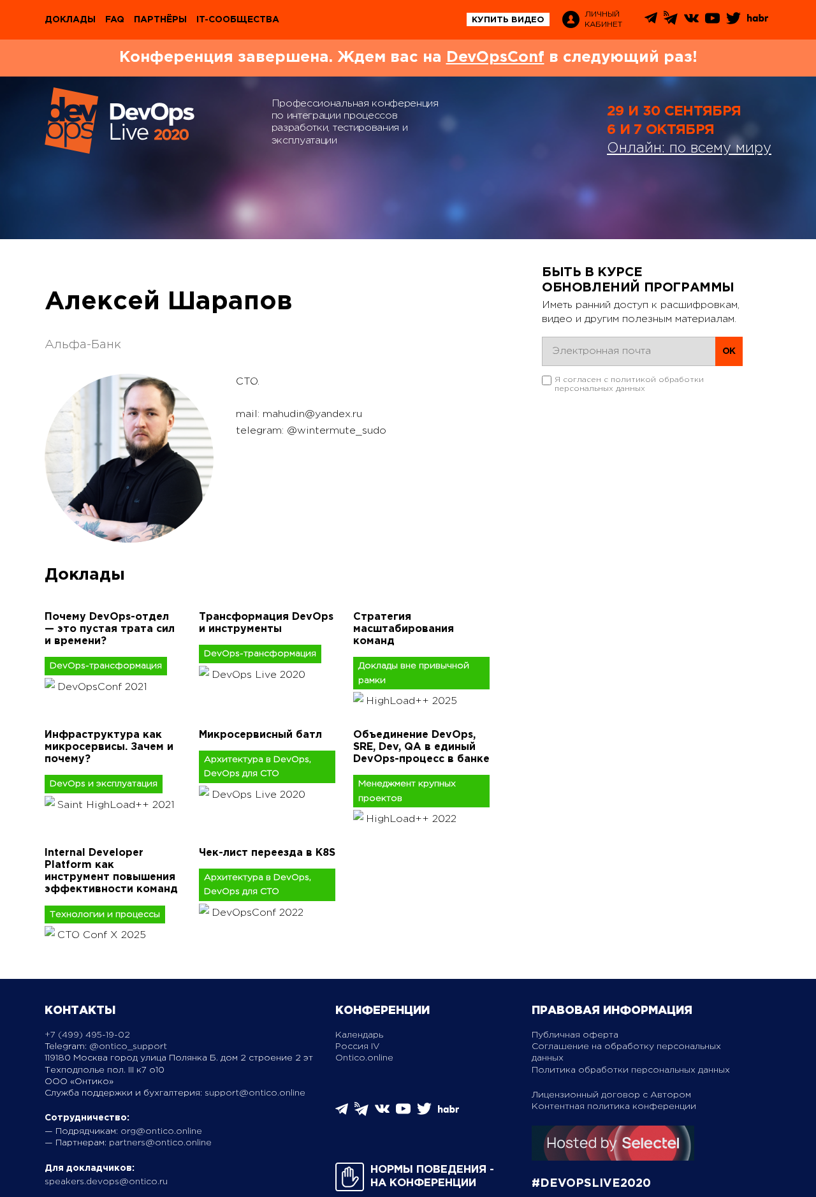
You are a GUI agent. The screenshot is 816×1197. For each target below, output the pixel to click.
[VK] (691, 22)
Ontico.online (364, 1058)
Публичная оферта (575, 1035)
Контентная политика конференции (614, 1106)
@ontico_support (128, 1046)
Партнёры (160, 20)
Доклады (70, 20)
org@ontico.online (161, 1131)
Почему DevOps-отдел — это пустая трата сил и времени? (110, 629)
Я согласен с (629, 384)
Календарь (359, 1035)
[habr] (757, 20)
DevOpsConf (495, 57)
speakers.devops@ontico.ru (106, 1182)
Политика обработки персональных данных (631, 1070)
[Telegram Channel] (671, 22)
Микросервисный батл (260, 735)
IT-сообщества (237, 20)
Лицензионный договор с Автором (611, 1095)
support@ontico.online (255, 1093)
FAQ (114, 20)
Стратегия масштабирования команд (403, 629)
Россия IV (357, 1046)
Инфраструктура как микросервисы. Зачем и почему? (109, 747)
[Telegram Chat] (651, 21)
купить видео (508, 20)
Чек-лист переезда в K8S (267, 853)
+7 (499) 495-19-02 (87, 1035)
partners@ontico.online (160, 1143)
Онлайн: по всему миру (689, 148)
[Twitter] (733, 22)
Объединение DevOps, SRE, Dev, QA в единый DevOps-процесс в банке (421, 747)
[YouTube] (712, 22)
